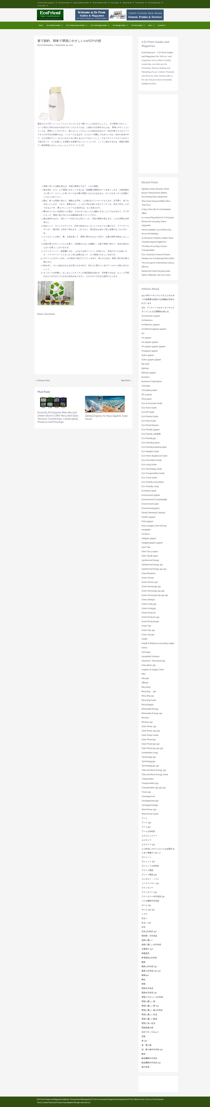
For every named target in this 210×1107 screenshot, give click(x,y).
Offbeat (145, 683)
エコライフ (146, 840)
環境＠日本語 (147, 988)
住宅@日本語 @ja (149, 931)
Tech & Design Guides (154, 3)
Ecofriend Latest (149, 491)
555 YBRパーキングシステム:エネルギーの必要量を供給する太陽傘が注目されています (158, 299)
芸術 (143, 1036)
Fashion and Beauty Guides (81, 3)
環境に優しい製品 (149, 1019)
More (150, 25)
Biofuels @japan (149, 373)
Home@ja (146, 652)
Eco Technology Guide (152, 469)
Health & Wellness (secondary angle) (158, 643)
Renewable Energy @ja (152, 713)
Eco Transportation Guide (153, 473)
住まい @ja (146, 923)
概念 (143, 979)
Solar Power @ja (149, 726)
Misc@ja (145, 678)
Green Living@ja (149, 608)
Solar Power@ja (149, 739)
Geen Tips (146, 547)
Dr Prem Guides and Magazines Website (54, 1099)
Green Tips (146, 626)
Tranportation (148, 779)
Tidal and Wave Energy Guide (155, 774)
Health (144, 639)
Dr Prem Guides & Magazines (46, 3)
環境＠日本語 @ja (149, 992)
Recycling (147, 687)
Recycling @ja (149, 691)
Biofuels (145, 368)
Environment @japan (151, 495)
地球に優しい (147, 940)
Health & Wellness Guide (100, 3)
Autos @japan (148, 355)
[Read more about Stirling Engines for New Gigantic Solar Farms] (105, 404)
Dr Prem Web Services (135, 1099)
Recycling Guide (149, 700)
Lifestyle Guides (127, 3)
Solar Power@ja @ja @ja (152, 748)
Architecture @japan (151, 324)
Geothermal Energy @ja (152, 564)
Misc (144, 674)
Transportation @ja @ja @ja (154, 787)
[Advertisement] (83, 67)
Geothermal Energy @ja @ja (154, 569)
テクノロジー (147, 888)
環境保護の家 (147, 1027)
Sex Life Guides (139, 3)
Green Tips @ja (148, 630)
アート (144, 818)
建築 (143, 962)
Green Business (148, 573)
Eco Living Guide (149, 464)
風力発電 (145, 1067)
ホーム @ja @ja (148, 909)
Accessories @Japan (151, 316)
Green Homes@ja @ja (151, 586)
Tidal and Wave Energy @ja (154, 770)
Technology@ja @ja (150, 766)
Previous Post (42, 380)
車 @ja (144, 1041)
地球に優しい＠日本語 (151, 944)
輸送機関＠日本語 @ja (151, 1062)
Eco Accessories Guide (152, 403)
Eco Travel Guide (149, 477)
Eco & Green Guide (63, 3)
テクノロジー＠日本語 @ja (153, 896)
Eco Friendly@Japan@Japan (154, 447)
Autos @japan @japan (151, 359)
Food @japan (147, 521)
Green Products (149, 613)
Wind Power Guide (150, 814)
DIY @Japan (147, 394)
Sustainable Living (150, 752)
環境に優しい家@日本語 (152, 1010)
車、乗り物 (146, 1045)
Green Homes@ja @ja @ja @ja (155, 595)
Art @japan (146, 338)
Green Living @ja (149, 604)
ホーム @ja (146, 905)
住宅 (143, 927)
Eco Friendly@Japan (151, 443)
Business (146, 377)
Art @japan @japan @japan (153, 346)
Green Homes (148, 578)
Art (143, 333)
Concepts (146, 386)
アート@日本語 (148, 831)
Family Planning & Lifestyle (153, 512)
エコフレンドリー (149, 836)
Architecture (147, 320)
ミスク (144, 914)
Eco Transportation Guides (75, 25)
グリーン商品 (147, 870)
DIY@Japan (147, 399)
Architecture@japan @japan (154, 329)
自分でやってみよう (150, 1032)
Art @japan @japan (150, 342)
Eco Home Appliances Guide (154, 456)
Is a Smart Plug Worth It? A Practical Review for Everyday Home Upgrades (158, 221)
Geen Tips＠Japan (150, 556)
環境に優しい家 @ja (150, 1006)
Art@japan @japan (150, 351)
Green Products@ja (150, 621)
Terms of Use (151, 1099)
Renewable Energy (150, 709)
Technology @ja (149, 757)
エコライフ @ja (148, 844)
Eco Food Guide (149, 421)
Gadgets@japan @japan (152, 543)
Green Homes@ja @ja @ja (153, 591)
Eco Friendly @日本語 (151, 434)
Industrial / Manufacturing (153, 661)
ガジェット (146, 857)
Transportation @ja (150, 783)
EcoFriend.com (148, 52)
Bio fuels (145, 364)
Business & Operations (152, 381)
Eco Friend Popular (150, 425)
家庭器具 (145, 953)
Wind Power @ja (149, 809)
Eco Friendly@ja (149, 438)
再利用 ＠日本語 (149, 936)
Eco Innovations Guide (152, 460)
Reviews (145, 718)
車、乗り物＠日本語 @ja (152, 1049)
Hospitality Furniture (151, 656)
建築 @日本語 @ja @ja (151, 971)
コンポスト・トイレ (150, 879)
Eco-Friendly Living (150, 486)
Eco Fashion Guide (150, 416)
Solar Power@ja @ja (150, 744)
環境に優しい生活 (149, 1014)
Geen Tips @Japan (150, 551)
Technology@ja (148, 761)
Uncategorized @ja (150, 801)
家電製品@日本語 (149, 958)
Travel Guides (42, 5)
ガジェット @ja (148, 861)
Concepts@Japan (149, 390)
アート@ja (146, 827)
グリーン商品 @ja (149, 874)
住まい (144, 918)
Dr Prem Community (99, 1099)
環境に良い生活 (148, 1023)
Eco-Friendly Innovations (153, 482)
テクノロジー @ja (149, 892)
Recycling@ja (147, 704)
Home (41, 25)
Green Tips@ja (148, 634)
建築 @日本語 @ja (149, 966)
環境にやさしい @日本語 (152, 997)
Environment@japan (151, 508)
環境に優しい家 (148, 1001)
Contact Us (161, 25)
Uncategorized (148, 796)
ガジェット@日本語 (150, 866)
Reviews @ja (147, 722)
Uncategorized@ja (150, 805)
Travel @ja (146, 792)
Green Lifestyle (148, 599)
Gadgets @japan (149, 538)
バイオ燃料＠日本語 (150, 901)
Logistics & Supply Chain (153, 669)
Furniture (146, 534)
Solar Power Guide (150, 735)
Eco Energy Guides (119, 25)
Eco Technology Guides (99, 25)
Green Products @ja (150, 617)
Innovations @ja (149, 665)
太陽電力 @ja (147, 949)
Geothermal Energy (150, 560)
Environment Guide (150, 504)
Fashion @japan (148, 517)
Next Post (126, 380)
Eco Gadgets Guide (150, 451)
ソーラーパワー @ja (150, 883)
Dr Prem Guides (136, 25)
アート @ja (146, 822)
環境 (143, 984)
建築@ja (145, 975)
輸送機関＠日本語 (149, 1058)
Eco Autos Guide (149, 408)
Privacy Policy (61, 1102)
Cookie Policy (48, 1102)
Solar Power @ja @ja (151, 731)
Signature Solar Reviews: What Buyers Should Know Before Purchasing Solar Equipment (155, 193)
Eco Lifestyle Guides (53, 25)
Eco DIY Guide (148, 412)
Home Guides (115, 3)
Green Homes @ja (150, 582)
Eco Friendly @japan (151, 429)
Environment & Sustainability (154, 499)
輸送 (143, 1054)
